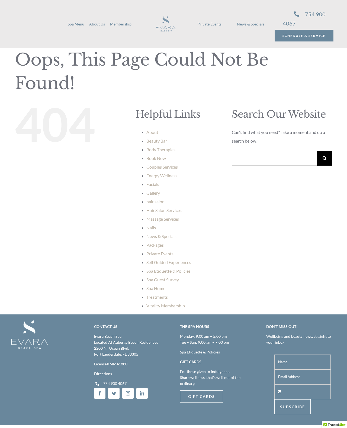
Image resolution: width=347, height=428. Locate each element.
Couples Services (162, 166)
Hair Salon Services (164, 210)
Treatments (157, 297)
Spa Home (155, 288)
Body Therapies (160, 149)
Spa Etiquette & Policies (168, 270)
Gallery (153, 192)
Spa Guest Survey (162, 279)
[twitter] (114, 393)
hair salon (155, 201)
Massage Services (162, 218)
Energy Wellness (161, 175)
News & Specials (161, 236)
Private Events (160, 253)
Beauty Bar (156, 140)
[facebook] (99, 393)
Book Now (156, 158)
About (152, 132)
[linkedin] (142, 393)
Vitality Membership (165, 305)
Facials (152, 184)
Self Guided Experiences (168, 262)
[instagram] (128, 393)
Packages (155, 244)
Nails (151, 227)
